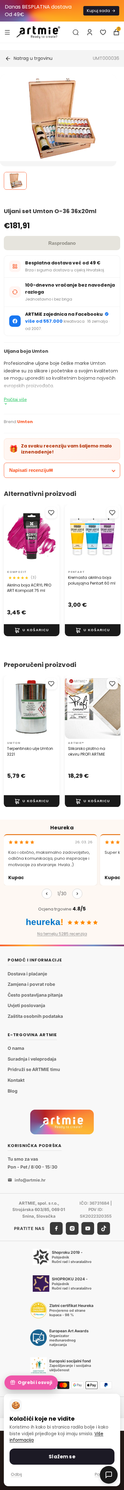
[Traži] (76, 32)
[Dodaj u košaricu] (31, 630)
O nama (16, 1048)
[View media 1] (15, 181)
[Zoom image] (58, 118)
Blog (12, 1091)
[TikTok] (103, 1228)
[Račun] (90, 32)
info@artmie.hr (30, 1179)
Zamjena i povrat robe (31, 984)
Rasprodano (62, 243)
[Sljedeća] (77, 894)
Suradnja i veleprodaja (32, 1059)
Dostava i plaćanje (27, 973)
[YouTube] (87, 1228)
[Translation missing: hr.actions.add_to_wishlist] (51, 512)
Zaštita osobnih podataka (35, 1016)
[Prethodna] (47, 894)
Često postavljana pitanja (35, 995)
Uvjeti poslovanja (26, 1005)
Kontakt (16, 1080)
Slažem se (62, 1456)
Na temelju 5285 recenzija (62, 933)
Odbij (16, 1474)
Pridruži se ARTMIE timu (34, 1069)
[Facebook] (56, 1228)
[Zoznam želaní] (103, 32)
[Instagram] (72, 1228)
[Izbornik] (7, 32)
